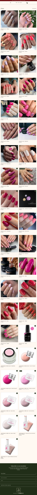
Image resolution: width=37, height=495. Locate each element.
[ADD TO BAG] (17, 11)
